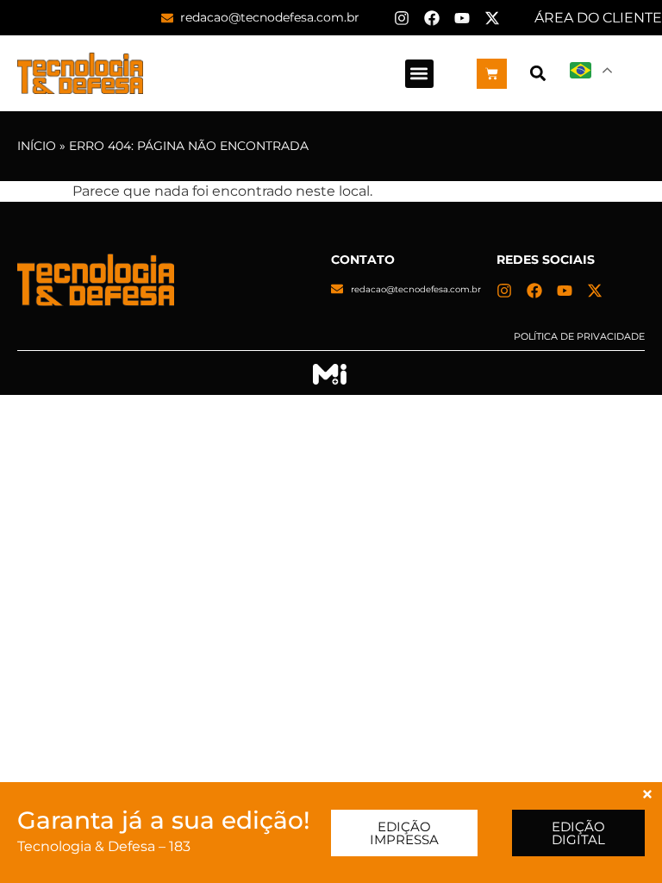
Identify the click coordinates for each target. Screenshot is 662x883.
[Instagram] (401, 18)
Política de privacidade (579, 336)
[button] (419, 73)
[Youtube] (462, 18)
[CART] (492, 74)
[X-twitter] (492, 18)
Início (36, 146)
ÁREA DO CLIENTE (598, 17)
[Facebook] (432, 18)
